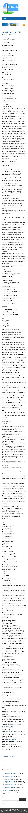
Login (3, 803)
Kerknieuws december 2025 (11, 787)
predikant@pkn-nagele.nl (8, 733)
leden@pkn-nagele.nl (10, 748)
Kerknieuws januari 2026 (10, 784)
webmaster (14, 34)
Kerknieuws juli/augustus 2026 (12, 773)
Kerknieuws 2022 (12, 756)
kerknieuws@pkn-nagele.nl (8, 726)
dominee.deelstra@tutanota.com (13, 731)
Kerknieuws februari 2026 (11, 782)
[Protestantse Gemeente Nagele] (12, 14)
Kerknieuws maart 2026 (10, 781)
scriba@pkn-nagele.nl (11, 739)
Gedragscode (8, 790)
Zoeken (4, 797)
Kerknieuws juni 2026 (10, 776)
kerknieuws (6, 756)
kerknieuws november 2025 (11, 792)
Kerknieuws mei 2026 (10, 778)
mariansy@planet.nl (7, 510)
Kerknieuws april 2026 (10, 779)
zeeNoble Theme (23, 811)
